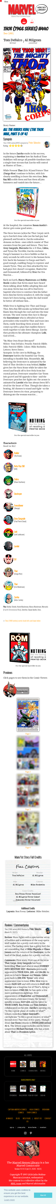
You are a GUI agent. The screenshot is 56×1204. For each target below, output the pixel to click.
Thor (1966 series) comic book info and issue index (23, 620)
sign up (12, 1127)
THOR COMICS (32, 1112)
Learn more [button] (9, 1200)
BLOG (18, 1118)
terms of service (32, 1127)
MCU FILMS (26, 1118)
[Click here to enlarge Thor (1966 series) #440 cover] (26, 120)
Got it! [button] (43, 1195)
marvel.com (43, 1127)
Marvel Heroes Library (26, 1162)
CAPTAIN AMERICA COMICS (17, 1109)
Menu (6, 1)
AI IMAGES (9, 1118)
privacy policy (21, 1127)
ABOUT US (38, 1118)
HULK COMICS (34, 1109)
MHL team (16, 1183)
